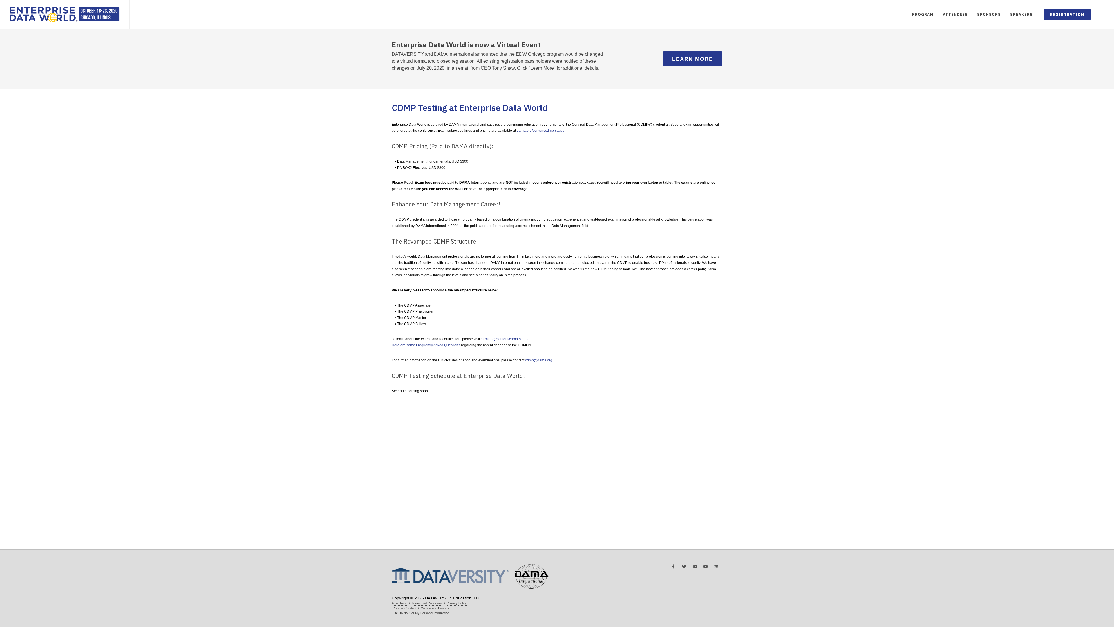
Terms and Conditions (427, 603)
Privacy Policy (457, 603)
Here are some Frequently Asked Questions (426, 345)
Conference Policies (435, 608)
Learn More (692, 59)
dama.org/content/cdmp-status (540, 131)
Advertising (399, 603)
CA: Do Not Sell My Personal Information (421, 613)
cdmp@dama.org (538, 360)
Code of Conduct (404, 608)
